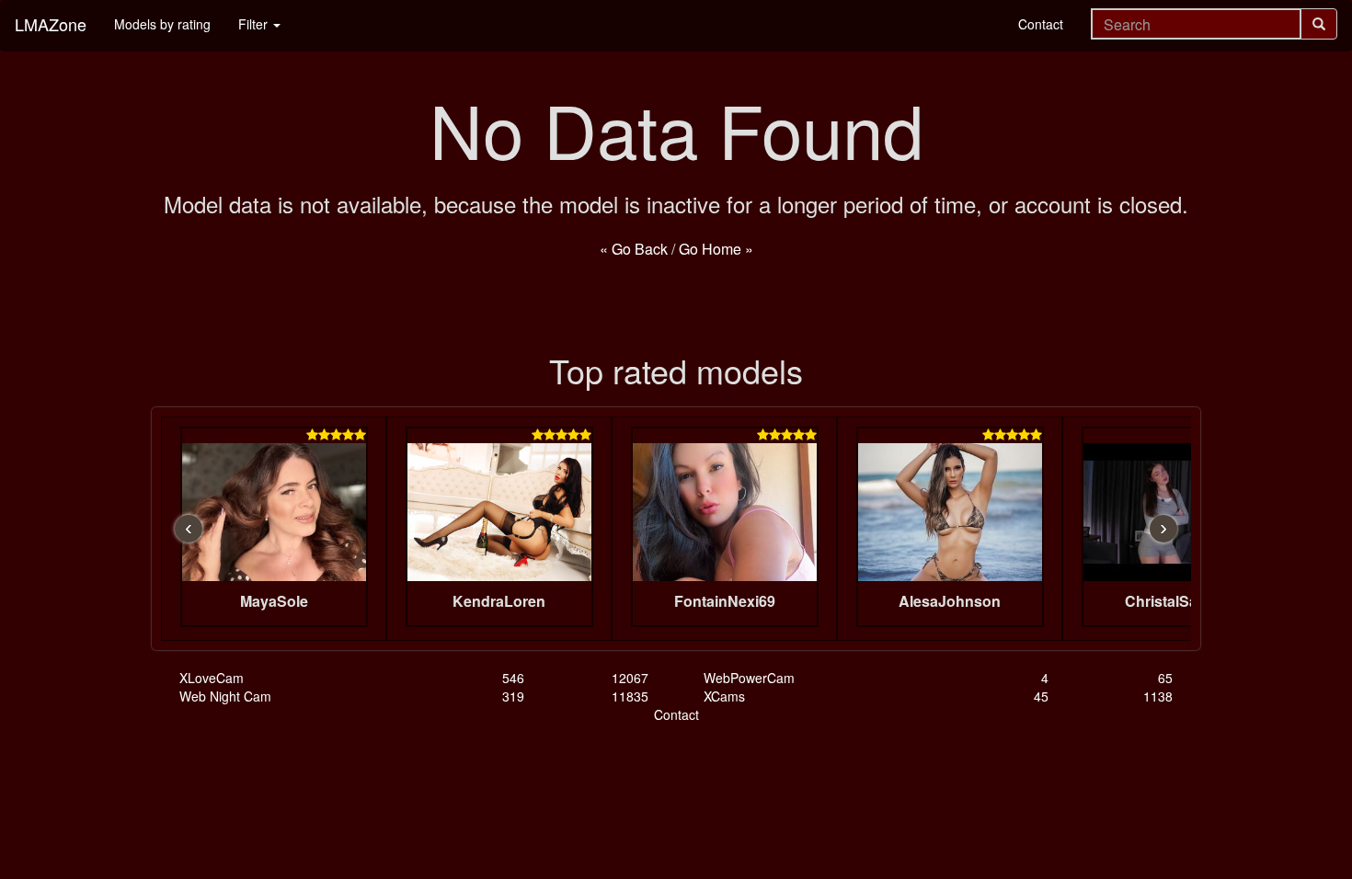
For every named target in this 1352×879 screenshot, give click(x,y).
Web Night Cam (225, 696)
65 (1165, 677)
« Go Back (634, 248)
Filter (254, 24)
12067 (630, 677)
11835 (630, 696)
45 (1041, 696)
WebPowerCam (749, 677)
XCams (724, 696)
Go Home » (716, 248)
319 (513, 696)
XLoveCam (211, 677)
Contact (1040, 24)
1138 (1158, 696)
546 (513, 677)
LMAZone (50, 24)
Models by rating (162, 24)
